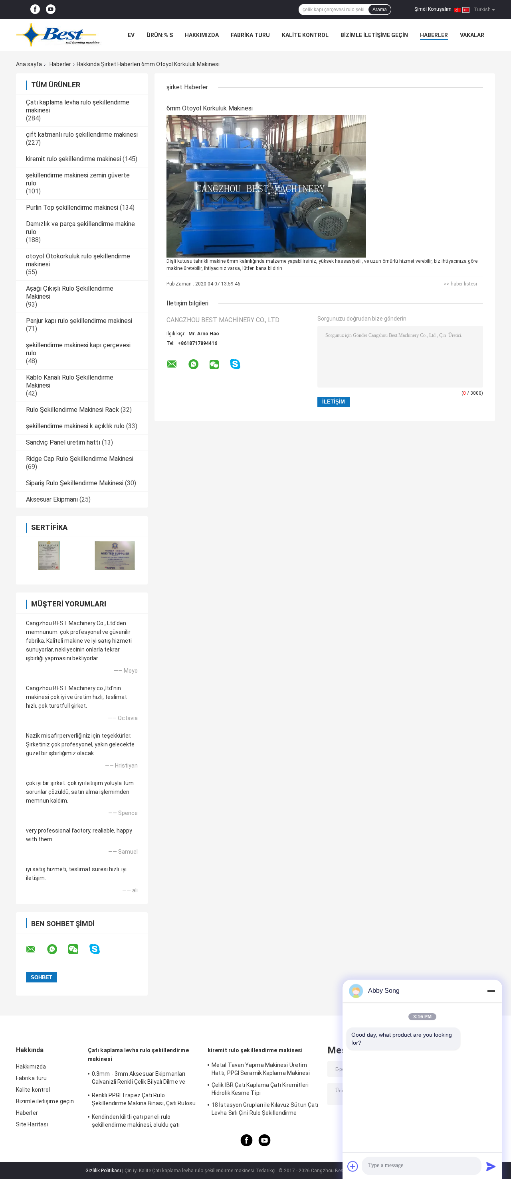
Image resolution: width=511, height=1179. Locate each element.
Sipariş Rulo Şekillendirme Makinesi (74, 483)
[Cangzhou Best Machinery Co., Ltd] (60, 35)
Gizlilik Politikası (103, 1170)
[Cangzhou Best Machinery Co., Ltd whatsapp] (57, 949)
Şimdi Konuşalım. (433, 9)
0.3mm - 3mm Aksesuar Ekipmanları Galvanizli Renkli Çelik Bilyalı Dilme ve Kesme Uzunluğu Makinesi (138, 1079)
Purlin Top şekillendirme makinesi (72, 207)
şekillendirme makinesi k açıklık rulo (75, 426)
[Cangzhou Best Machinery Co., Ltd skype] (99, 949)
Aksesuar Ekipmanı (52, 499)
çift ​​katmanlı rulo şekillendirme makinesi (82, 134)
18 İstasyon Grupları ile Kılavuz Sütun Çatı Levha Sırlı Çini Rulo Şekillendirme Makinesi (265, 1110)
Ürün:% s (160, 35)
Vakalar (472, 35)
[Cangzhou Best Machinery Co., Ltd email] (36, 949)
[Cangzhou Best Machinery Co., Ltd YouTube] (51, 9)
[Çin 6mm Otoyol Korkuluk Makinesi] (266, 186)
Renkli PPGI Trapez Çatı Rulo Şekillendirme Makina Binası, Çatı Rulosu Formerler (144, 1100)
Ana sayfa (29, 64)
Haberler (434, 35)
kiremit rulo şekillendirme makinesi (73, 159)
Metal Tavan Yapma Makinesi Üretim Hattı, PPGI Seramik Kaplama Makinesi (261, 1069)
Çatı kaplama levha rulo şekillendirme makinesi (138, 1054)
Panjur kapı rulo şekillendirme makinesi (79, 321)
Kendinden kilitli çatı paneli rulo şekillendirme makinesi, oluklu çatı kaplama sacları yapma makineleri (136, 1122)
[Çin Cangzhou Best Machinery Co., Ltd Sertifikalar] (49, 555)
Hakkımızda (202, 35)
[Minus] (491, 991)
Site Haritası (32, 1124)
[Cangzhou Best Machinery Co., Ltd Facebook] (35, 9)
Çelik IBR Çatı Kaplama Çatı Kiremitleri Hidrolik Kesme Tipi (260, 1089)
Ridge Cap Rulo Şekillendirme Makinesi (79, 459)
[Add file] (352, 1166)
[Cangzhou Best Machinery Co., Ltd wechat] (78, 949)
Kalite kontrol (305, 35)
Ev (131, 35)
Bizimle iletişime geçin (374, 35)
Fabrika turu (250, 35)
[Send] (491, 1166)
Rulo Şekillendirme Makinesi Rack (72, 409)
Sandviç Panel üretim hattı (63, 442)
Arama (379, 9)
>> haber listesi (460, 284)
